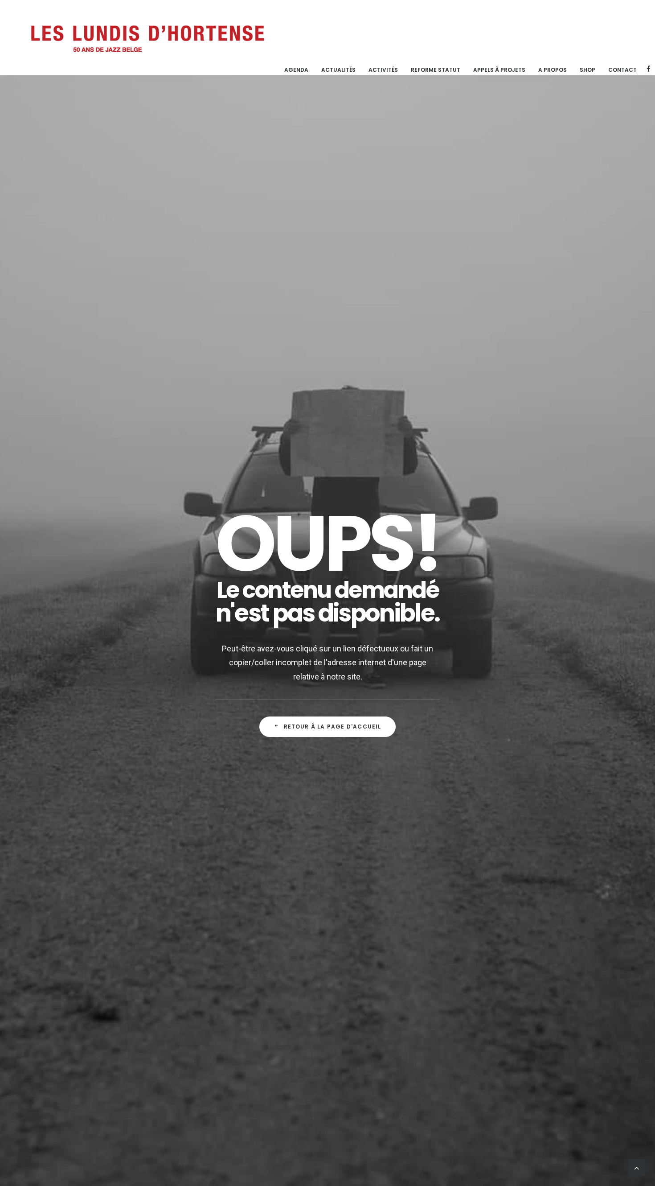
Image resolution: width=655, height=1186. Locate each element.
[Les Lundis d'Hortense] (147, 37)
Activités (383, 70)
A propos (552, 70)
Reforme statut (435, 70)
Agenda (296, 70)
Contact (622, 70)
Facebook (648, 69)
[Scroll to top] (636, 1167)
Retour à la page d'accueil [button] (332, 726)
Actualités (338, 70)
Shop (587, 70)
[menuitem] (296, 70)
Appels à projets (499, 70)
